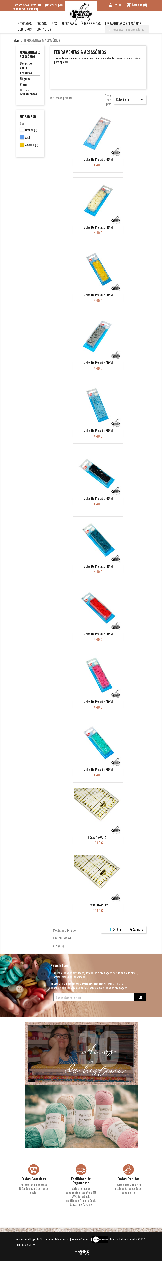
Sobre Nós (25, 29)
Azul (29, 137)
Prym (23, 84)
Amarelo (31, 145)
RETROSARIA (69, 23)
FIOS (54, 23)
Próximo (137, 929)
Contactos (43, 29)
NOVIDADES (25, 23)
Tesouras (26, 73)
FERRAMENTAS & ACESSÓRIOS (123, 23)
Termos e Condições (81, 1239)
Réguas (25, 79)
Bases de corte (26, 65)
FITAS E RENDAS (91, 23)
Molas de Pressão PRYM (98, 159)
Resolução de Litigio (25, 1239)
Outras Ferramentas (28, 92)
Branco (31, 130)
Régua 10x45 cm (98, 905)
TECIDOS (41, 23)
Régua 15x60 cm (98, 837)
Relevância (130, 99)
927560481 (37, 5)
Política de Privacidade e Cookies (53, 1239)
